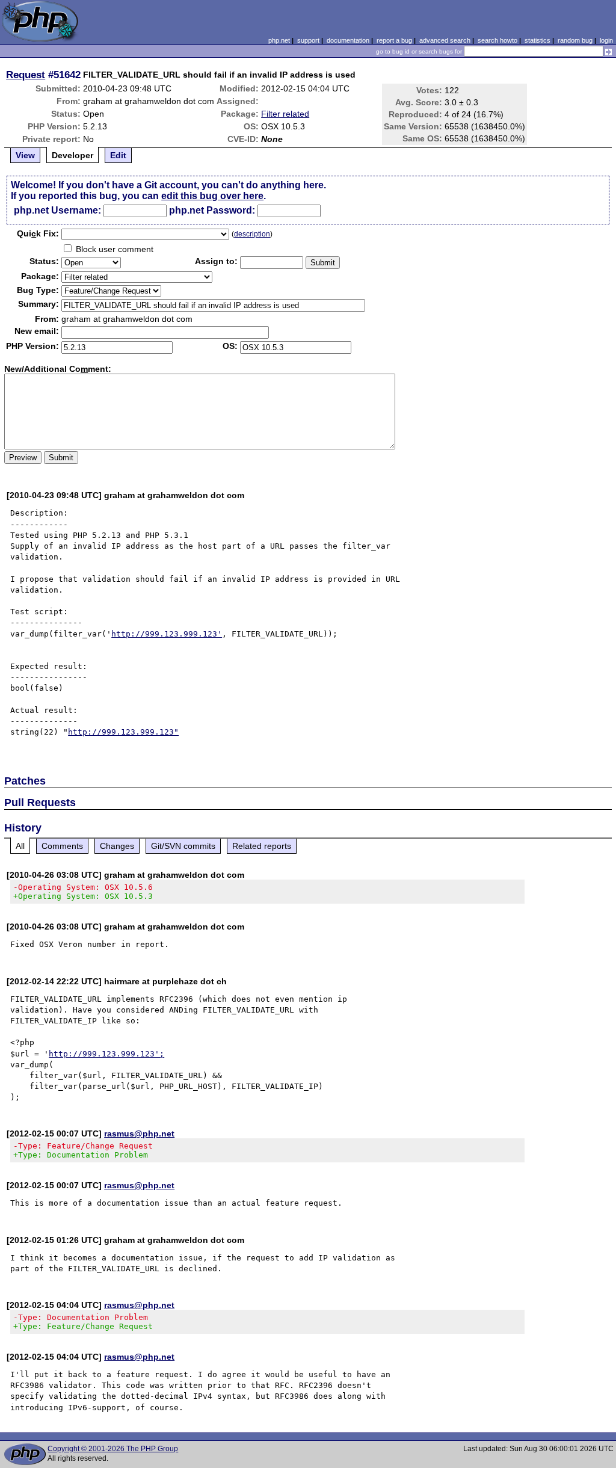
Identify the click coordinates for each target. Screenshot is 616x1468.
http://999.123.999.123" (123, 731)
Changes (117, 846)
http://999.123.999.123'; (106, 1053)
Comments (62, 846)
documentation (348, 40)
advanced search (444, 40)
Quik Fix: (38, 233)
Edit (118, 155)
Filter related (285, 114)
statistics (537, 40)
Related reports (261, 846)
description (252, 234)
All (20, 846)
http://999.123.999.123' (166, 633)
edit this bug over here (212, 196)
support (308, 40)
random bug (575, 40)
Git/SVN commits (183, 846)
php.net (279, 40)
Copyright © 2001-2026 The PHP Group (113, 1449)
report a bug (394, 40)
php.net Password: (212, 210)
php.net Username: (57, 210)
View (25, 155)
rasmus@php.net (139, 1133)
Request (25, 75)
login (606, 40)
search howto (497, 40)
